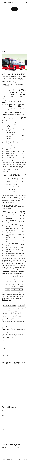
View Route (12, 101)
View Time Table (12, 105)
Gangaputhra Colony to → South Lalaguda (22, 91)
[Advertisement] (14, 31)
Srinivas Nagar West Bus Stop (9, 334)
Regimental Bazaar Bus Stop (19, 324)
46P (3, 415)
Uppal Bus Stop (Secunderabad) (9, 340)
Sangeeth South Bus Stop (17, 326)
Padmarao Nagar (17, 313)
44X (24, 348)
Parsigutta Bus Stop (7, 318)
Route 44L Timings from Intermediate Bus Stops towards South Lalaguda (12, 298)
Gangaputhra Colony (20, 308)
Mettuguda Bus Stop (7, 313)
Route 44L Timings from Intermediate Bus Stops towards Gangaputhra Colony (14, 200)
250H (3, 434)
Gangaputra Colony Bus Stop (9, 310)
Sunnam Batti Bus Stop (8, 337)
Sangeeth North (6, 326)
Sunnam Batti (20, 334)
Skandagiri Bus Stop (7, 329)
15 (2, 425)
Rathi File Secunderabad (19, 321)
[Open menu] (26, 2)
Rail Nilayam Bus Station (18, 318)
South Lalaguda (6, 332)
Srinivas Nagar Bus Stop (16, 332)
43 (4, 348)
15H (3, 429)
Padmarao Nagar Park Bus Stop (9, 316)
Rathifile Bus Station (7, 324)
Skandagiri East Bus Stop (18, 329)
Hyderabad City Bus (7, 2)
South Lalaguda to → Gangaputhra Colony (13, 91)
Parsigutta (20, 316)
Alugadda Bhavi (21, 305)
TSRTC (5, 75)
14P (3, 420)
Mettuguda (19, 310)
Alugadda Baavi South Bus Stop (9, 305)
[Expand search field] (14, 9)
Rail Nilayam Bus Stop (7, 321)
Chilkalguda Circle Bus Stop (8, 308)
